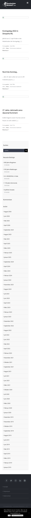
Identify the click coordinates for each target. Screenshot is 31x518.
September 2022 (9, 326)
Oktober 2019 (8, 426)
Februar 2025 (8, 252)
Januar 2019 (7, 467)
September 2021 (9, 367)
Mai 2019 (7, 449)
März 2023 (7, 307)
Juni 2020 (7, 399)
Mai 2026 (7, 221)
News (7, 48)
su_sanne (6, 46)
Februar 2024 (8, 275)
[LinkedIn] (20, 480)
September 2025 (9, 230)
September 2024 (9, 262)
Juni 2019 (7, 444)
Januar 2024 (7, 280)
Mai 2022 (7, 344)
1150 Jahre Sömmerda (10, 183)
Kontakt (5, 487)
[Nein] (29, 513)
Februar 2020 (8, 408)
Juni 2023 (7, 298)
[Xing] (25, 480)
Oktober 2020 (8, 389)
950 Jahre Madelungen (10, 169)
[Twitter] (11, 480)
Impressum (6, 491)
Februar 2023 (8, 312)
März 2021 (7, 385)
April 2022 (7, 348)
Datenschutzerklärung (17, 515)
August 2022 (7, 330)
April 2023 (7, 303)
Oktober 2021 (8, 362)
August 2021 (7, 371)
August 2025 (7, 234)
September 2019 (9, 431)
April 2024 (7, 266)
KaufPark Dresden (9, 190)
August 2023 (7, 289)
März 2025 (7, 248)
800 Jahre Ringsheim (10, 162)
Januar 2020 (7, 412)
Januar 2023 (7, 316)
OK (9, 515)
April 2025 (7, 243)
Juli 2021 (6, 376)
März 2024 (7, 271)
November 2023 (9, 284)
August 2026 (7, 211)
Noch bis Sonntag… (10, 72)
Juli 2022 (6, 335)
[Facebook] (6, 480)
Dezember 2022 (8, 321)
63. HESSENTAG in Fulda (11, 176)
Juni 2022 (7, 339)
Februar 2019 (8, 463)
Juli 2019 (6, 440)
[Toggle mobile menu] (28, 3)
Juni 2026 (7, 216)
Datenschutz (6, 496)
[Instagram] (15, 480)
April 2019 (7, 453)
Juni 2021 (7, 380)
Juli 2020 (6, 394)
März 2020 (7, 403)
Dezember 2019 (8, 417)
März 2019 (7, 458)
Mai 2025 (7, 239)
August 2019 (7, 435)
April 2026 (7, 225)
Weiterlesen (5, 50)
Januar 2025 (7, 257)
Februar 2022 (8, 353)
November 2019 (9, 421)
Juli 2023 (6, 294)
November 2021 (9, 358)
